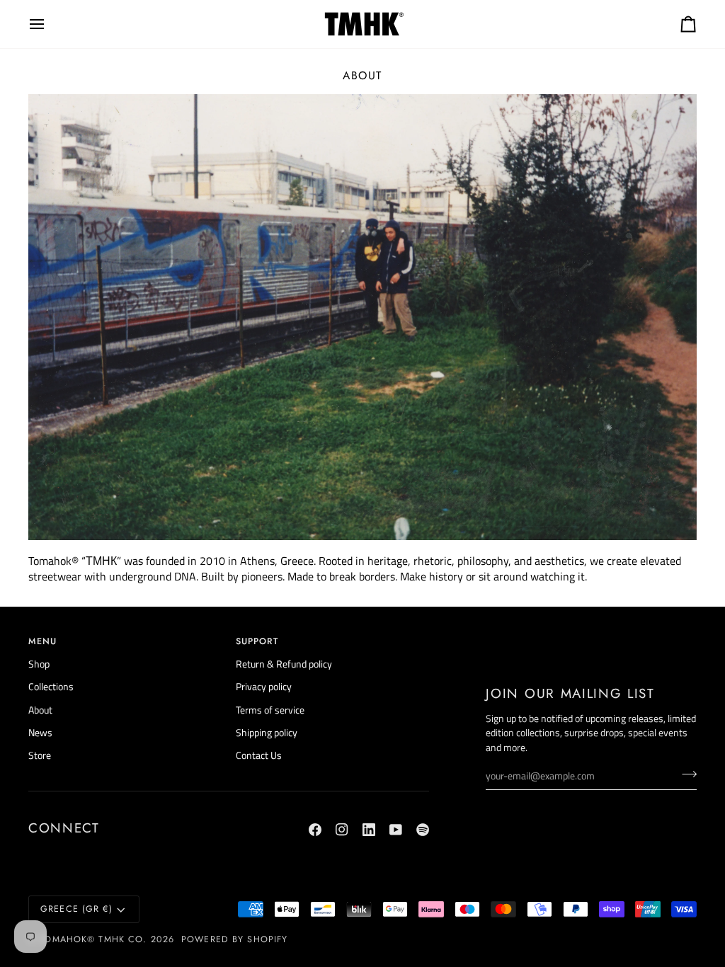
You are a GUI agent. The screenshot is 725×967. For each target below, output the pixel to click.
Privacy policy (264, 687)
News (40, 733)
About (40, 710)
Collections (51, 687)
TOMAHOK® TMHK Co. (93, 939)
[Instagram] (342, 829)
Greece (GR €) (76, 909)
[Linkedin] (368, 829)
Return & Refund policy (284, 664)
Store (39, 755)
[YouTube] (395, 829)
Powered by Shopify (234, 939)
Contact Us (259, 755)
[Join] (685, 774)
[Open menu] (49, 24)
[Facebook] (315, 829)
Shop (39, 664)
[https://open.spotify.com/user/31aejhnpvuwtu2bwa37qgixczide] (422, 829)
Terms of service (270, 710)
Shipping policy (266, 733)
